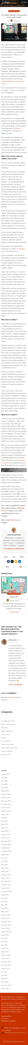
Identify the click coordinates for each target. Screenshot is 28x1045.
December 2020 (6, 985)
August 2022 (5, 935)
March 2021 (5, 982)
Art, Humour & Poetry (14, 593)
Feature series (5, 734)
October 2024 (5, 848)
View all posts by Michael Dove (14, 548)
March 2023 (5, 911)
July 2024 (4, 858)
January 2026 (5, 798)
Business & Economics (8, 724)
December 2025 (6, 801)
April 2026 (4, 787)
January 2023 (5, 918)
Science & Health (6, 751)
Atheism (6, 557)
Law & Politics (6, 741)
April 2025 (4, 828)
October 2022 (5, 928)
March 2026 (5, 791)
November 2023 (6, 885)
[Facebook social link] (8, 561)
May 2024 (4, 865)
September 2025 (6, 811)
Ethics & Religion (14, 11)
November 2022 (6, 925)
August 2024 (5, 854)
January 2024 (5, 878)
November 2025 (6, 804)
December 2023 (6, 881)
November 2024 (6, 844)
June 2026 (4, 781)
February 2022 (5, 955)
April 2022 (4, 948)
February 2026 (5, 794)
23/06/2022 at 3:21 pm (14, 642)
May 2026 (4, 784)
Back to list (14, 566)
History (3, 738)
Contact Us (5, 1018)
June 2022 (4, 942)
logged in (12, 697)
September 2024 (6, 851)
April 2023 (4, 908)
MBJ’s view (14, 597)
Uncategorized (5, 754)
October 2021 (5, 968)
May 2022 (4, 945)
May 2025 (4, 824)
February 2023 (5, 915)
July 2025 (4, 818)
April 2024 (4, 868)
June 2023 (4, 901)
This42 (23, 1041)
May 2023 (4, 905)
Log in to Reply (15, 684)
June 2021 (4, 975)
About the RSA (6, 1016)
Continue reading (14, 611)
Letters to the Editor (7, 744)
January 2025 (5, 838)
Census (13, 557)
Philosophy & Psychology (9, 748)
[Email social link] (15, 561)
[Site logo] (5, 2)
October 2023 (5, 888)
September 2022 (6, 932)
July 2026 (4, 777)
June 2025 (4, 821)
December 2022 (6, 921)
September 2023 (6, 891)
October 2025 (5, 808)
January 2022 (5, 958)
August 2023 (5, 895)
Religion (22, 557)
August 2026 (5, 774)
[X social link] (12, 561)
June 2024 (4, 861)
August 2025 (5, 814)
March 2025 (5, 831)
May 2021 (4, 978)
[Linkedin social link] (19, 561)
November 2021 (6, 965)
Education (4, 728)
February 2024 (5, 875)
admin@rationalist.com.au (18, 1033)
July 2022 (4, 938)
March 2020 (5, 988)
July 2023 (4, 898)
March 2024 (5, 871)
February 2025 (5, 834)
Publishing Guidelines (8, 1021)
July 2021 (4, 972)
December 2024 (6, 841)
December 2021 (6, 962)
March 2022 (5, 952)
